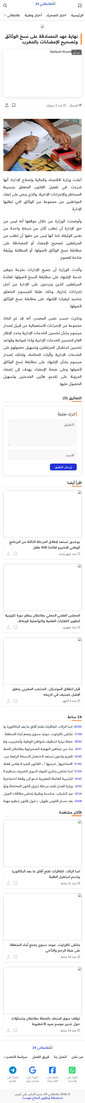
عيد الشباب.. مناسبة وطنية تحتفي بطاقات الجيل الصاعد (38, 793)
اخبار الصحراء (56, 15)
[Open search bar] (5, 5)
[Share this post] (6, 105)
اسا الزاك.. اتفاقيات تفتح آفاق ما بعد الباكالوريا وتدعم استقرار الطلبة (37, 726)
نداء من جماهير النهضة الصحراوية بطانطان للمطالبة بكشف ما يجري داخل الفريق (38, 749)
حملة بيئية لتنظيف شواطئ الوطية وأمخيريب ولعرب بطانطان (38, 741)
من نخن (77, 1057)
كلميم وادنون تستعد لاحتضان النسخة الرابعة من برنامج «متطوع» (38, 756)
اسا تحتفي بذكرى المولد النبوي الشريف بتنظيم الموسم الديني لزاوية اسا (38, 771)
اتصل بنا (60, 1057)
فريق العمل (40, 1057)
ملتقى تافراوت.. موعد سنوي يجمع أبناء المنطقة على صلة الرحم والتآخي (38, 734)
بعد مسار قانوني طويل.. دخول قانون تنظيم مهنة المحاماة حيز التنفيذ (38, 801)
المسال (74, 105)
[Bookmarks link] (79, 5)
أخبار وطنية (33, 15)
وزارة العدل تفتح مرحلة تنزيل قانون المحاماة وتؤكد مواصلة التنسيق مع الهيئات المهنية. (38, 786)
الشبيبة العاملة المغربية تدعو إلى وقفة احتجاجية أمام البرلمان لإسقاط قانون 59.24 (38, 778)
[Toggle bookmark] (13, 105)
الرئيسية (77, 15)
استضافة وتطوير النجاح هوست (42, 1098)
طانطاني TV (11, 15)
